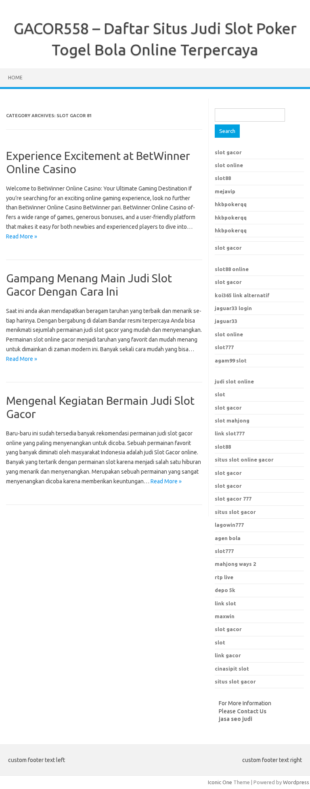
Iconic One (220, 782)
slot (220, 394)
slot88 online (232, 269)
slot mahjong (232, 420)
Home (15, 77)
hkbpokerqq (231, 204)
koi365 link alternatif (242, 295)
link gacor (228, 655)
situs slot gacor (235, 512)
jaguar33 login (233, 308)
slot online (229, 165)
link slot (225, 603)
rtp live (224, 577)
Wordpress (296, 782)
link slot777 (230, 433)
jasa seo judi (235, 719)
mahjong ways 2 (235, 564)
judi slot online (234, 381)
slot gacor (228, 152)
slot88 (223, 178)
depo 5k (225, 590)
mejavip (225, 191)
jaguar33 (226, 321)
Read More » (21, 236)
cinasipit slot (232, 668)
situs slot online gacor (244, 459)
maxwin (225, 616)
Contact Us (251, 711)
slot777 (224, 347)
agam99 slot (231, 360)
